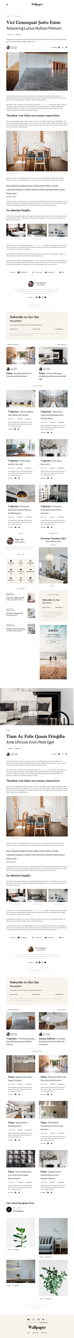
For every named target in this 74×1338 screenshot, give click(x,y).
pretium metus (44, 105)
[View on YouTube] (25, 1058)
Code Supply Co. (44, 1322)
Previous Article (13, 344)
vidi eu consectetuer (38, 245)
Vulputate (17, 16)
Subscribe (58, 329)
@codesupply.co (18, 1211)
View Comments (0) (36, 305)
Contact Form (35, 1332)
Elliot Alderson (14, 46)
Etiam (8, 730)
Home (8, 16)
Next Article (62, 344)
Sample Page (44, 1332)
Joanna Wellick (14, 368)
